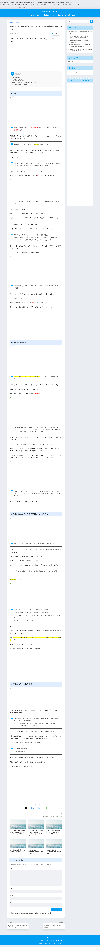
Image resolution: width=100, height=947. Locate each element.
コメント (13, 868)
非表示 (18, 74)
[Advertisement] (36, 54)
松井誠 (52, 816)
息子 (47, 816)
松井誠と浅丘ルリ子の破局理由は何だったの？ (25, 82)
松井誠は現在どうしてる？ (19, 84)
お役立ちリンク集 (61, 15)
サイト (11, 902)
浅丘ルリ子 (59, 816)
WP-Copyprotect (17, 945)
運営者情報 (40, 940)
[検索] (91, 21)
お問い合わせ (71, 15)
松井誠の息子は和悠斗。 (19, 80)
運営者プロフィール (49, 15)
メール (11, 895)
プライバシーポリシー (49, 940)
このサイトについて (36, 15)
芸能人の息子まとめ (50, 11)
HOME (26, 15)
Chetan (10, 945)
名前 (11, 888)
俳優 (61, 814)
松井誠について (16, 77)
